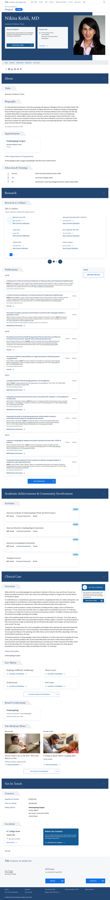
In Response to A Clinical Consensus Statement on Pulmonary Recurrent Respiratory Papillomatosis (39, 281)
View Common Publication (20, 248)
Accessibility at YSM (50, 889)
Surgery (9, 9)
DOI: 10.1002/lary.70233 (48, 286)
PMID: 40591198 (13, 320)
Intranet (7, 889)
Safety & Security (89, 889)
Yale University (28, 892)
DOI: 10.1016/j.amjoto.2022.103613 (20, 468)
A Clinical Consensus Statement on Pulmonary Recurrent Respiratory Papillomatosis (34, 295)
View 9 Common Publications (21, 223)
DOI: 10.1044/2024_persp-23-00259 (49, 344)
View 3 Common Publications (71, 223)
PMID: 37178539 (63, 403)
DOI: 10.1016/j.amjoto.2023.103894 (14, 404)
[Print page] (21, 69)
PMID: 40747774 (45, 301)
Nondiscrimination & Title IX (72, 889)
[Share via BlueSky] (15, 69)
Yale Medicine (30, 161)
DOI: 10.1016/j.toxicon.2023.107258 (20, 384)
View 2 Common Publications (21, 236)
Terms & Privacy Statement (11, 892)
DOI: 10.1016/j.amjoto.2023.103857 (44, 424)
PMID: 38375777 (55, 362)
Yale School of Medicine (11, 6)
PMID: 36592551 (56, 446)
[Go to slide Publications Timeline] (50, 262)
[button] (89, 35)
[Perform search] (104, 2)
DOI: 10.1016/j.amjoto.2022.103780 (26, 448)
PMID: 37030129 (19, 424)
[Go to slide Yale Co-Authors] (54, 261)
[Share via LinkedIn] (12, 69)
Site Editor (27, 889)
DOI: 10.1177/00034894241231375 (14, 364)
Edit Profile (7, 851)
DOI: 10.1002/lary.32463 (55, 301)
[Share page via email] (18, 69)
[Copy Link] (104, 78)
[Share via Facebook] (9, 69)
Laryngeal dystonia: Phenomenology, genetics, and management (27, 381)
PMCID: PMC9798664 (12, 448)
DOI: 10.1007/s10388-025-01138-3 (25, 320)
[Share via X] (6, 69)
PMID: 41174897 (38, 286)
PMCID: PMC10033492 (29, 424)
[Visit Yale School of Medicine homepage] (18, 861)
